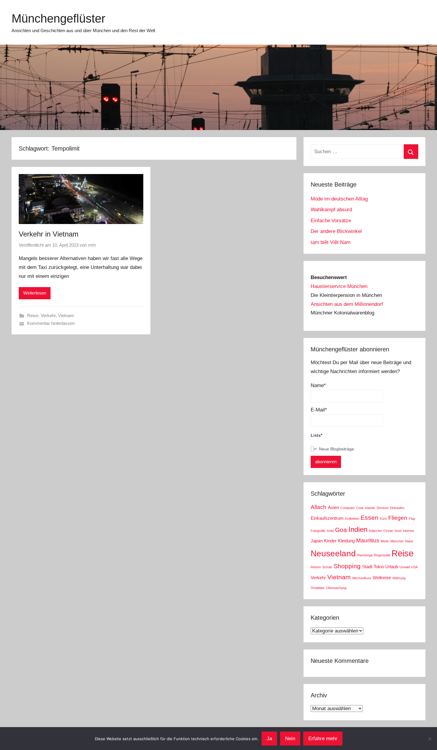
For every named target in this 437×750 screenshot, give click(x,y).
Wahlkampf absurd (331, 209)
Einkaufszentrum (327, 518)
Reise (32, 315)
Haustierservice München (339, 286)
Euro (383, 518)
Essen (369, 517)
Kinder (330, 540)
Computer (347, 508)
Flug (412, 518)
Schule (327, 567)
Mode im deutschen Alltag (339, 199)
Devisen (383, 508)
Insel (397, 531)
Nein (290, 738)
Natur (409, 541)
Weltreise (382, 577)
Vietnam (66, 315)
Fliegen (397, 518)
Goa (341, 529)
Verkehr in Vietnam (48, 234)
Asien (333, 507)
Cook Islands (365, 508)
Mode (385, 541)
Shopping (347, 566)
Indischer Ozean (381, 531)
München (397, 541)
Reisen (316, 567)
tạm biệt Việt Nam (330, 242)
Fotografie (318, 531)
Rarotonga (364, 555)
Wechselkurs (361, 578)
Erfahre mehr (322, 738)
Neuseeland (333, 553)
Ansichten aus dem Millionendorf (347, 304)
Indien (357, 529)
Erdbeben (352, 518)
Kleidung (346, 540)
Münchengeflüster (58, 18)
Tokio (379, 566)
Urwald (405, 567)
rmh (92, 245)
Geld (330, 531)
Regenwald (382, 555)
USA (414, 567)
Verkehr (48, 315)
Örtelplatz (318, 588)
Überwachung (336, 588)
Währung (398, 578)
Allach (318, 507)
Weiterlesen (34, 292)
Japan (317, 540)
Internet (408, 531)
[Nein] (430, 739)
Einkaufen (397, 508)
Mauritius (367, 540)
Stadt (367, 566)
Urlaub (391, 566)
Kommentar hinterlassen (51, 323)
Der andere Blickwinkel (336, 231)
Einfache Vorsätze (331, 220)
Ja (269, 738)
